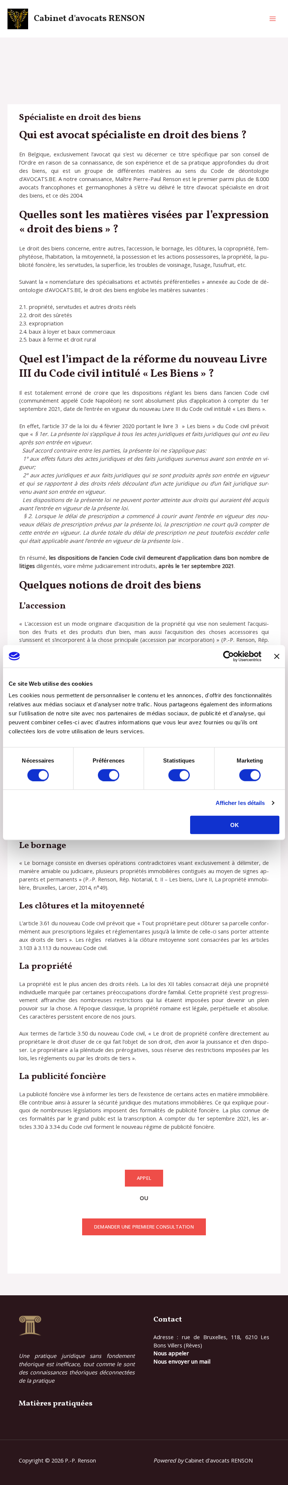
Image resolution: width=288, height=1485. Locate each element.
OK (234, 825)
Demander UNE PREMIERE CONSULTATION (144, 1226)
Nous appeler (171, 1353)
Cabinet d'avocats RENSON (89, 18)
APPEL (144, 1178)
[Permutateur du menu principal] (272, 19)
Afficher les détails (240, 802)
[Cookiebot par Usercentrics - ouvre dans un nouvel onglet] (228, 656)
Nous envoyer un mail (181, 1361)
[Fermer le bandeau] (276, 656)
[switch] (108, 775)
